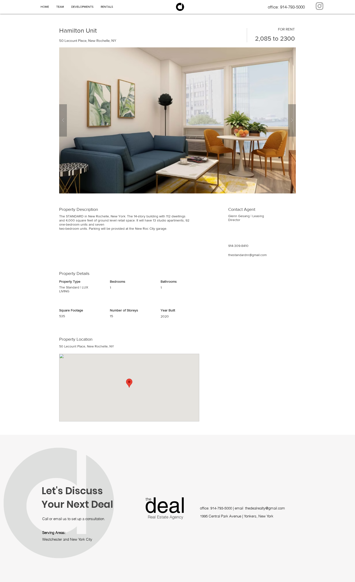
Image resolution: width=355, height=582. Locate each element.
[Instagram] (319, 6)
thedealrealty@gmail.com (265, 508)
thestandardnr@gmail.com (247, 255)
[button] (177, 120)
